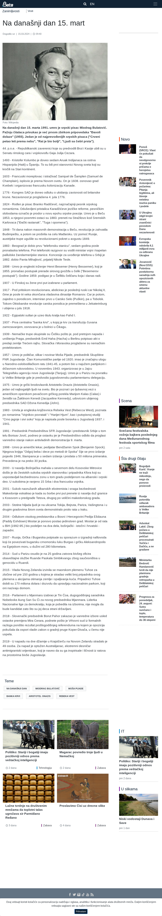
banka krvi (13, 696)
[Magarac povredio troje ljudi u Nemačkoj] (83, 734)
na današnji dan (16, 688)
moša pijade (75, 688)
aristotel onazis (39, 696)
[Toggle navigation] (155, 4)
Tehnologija (45, 768)
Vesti (30, 11)
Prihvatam (81, 911)
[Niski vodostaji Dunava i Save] (138, 805)
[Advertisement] (56, 856)
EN (92, 4)
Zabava (101, 768)
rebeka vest (67, 696)
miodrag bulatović (47, 688)
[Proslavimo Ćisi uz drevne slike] (83, 788)
